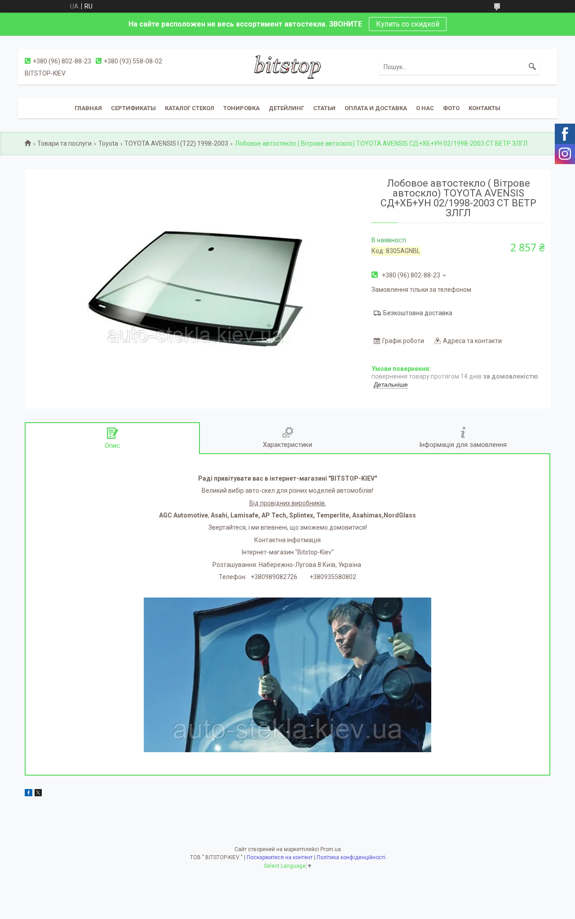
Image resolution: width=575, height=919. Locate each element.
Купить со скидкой (407, 24)
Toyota (108, 143)
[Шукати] (532, 67)
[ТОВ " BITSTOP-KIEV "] (287, 66)
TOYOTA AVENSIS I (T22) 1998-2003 (176, 143)
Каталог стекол (189, 108)
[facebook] (28, 794)
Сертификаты (133, 108)
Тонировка (241, 108)
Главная (88, 108)
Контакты (484, 108)
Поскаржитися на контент (280, 857)
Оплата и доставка (376, 108)
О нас (425, 108)
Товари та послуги (64, 143)
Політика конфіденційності (351, 857)
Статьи (324, 108)
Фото (451, 108)
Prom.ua (330, 849)
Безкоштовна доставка (417, 313)
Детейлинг (286, 108)
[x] (38, 794)
